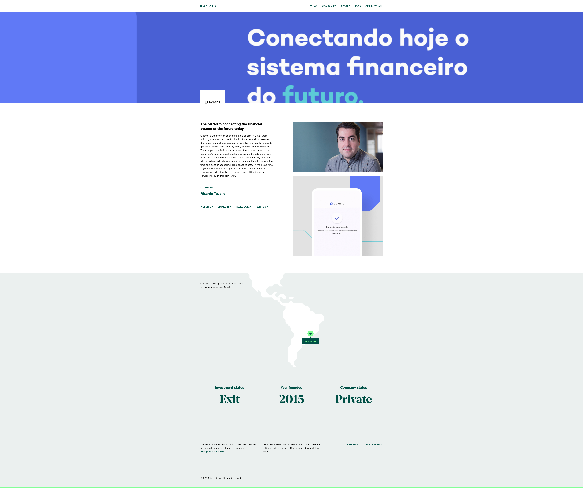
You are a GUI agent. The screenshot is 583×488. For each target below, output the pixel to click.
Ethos (314, 6)
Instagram (373, 444)
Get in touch (374, 6)
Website (205, 206)
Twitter (261, 206)
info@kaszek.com (212, 451)
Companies (329, 6)
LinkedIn (223, 206)
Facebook (242, 206)
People (345, 6)
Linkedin (352, 444)
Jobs (358, 6)
